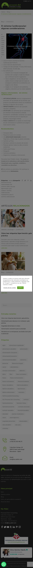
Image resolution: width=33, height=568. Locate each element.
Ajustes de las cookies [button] (9, 287)
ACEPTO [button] (20, 287)
